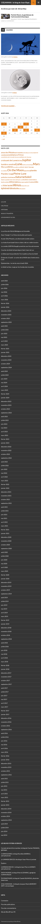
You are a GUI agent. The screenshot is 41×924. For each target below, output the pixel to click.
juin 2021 (4, 514)
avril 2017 (4, 703)
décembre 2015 (6, 763)
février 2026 (5, 303)
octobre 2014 (5, 816)
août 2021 (4, 507)
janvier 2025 (5, 352)
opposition (27, 170)
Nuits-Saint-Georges (27, 167)
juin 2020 (4, 560)
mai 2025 (4, 337)
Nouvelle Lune (17, 167)
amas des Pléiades (8, 152)
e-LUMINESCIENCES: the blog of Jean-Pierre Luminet (18, 859)
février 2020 (5, 575)
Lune (19, 164)
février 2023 (5, 439)
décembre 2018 (6, 628)
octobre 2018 (5, 635)
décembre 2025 (6, 311)
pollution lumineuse (8, 177)
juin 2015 (4, 786)
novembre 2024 (6, 360)
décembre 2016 (6, 718)
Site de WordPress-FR (8, 912)
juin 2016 (4, 741)
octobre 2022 (5, 454)
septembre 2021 (6, 503)
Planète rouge (7, 174)
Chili (37, 152)
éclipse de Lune (25, 185)
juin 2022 (4, 469)
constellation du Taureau (24, 157)
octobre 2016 (5, 726)
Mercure (4, 167)
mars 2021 (4, 526)
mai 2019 (4, 609)
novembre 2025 (6, 315)
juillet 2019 (5, 601)
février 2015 (5, 801)
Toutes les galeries (8, 106)
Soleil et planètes (7, 213)
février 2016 (5, 756)
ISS (21, 160)
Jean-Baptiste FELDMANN (29, 19)
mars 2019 (4, 616)
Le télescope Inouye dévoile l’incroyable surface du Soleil (19, 254)
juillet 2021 (5, 511)
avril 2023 (4, 431)
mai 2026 (4, 292)
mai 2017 (4, 699)
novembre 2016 (6, 722)
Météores (4, 209)
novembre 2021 (6, 496)
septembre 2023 (6, 413)
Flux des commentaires (8, 908)
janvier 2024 (5, 398)
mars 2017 (4, 707)
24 (4, 133)
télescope (13, 182)
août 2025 (4, 326)
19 (15, 130)
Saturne (20, 177)
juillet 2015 (5, 782)
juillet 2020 (5, 556)
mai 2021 (4, 518)
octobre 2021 (5, 499)
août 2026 (4, 281)
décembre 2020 (6, 537)
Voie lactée (8, 185)
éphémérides (7, 188)
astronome (18, 152)
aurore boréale (31, 152)
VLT (2, 185)
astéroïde (24, 152)
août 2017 (4, 688)
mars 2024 (4, 390)
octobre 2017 (5, 680)
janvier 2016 (5, 760)
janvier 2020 (5, 579)
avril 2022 (4, 477)
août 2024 (4, 371)
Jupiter (26, 160)
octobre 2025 (5, 318)
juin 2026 (4, 288)
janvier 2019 (5, 624)
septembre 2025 (6, 322)
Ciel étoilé (4, 205)
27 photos (14, 57)
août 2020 (4, 552)
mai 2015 (4, 790)
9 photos (14, 92)
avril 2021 (4, 522)
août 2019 (4, 597)
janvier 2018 (5, 669)
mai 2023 (4, 428)
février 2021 (5, 530)
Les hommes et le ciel (8, 217)
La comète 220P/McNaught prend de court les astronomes (20, 246)
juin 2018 (4, 650)
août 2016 (4, 733)
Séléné (35, 180)
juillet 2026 (5, 284)
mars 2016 (4, 752)
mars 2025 (4, 345)
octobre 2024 (5, 364)
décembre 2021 (6, 492)
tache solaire (5, 182)
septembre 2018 (6, 639)
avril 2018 (4, 658)
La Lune (3, 202)
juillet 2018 (5, 646)
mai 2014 (4, 835)
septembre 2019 (6, 594)
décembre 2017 (6, 673)
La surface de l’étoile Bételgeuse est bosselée (15, 231)
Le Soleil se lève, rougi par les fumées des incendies (17, 267)
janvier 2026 (5, 307)
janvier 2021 (5, 533)
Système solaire (28, 180)
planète (33, 170)
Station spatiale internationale (9, 180)
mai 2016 (4, 744)
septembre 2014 (6, 820)
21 (26, 130)
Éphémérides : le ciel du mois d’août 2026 (14, 263)
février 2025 (5, 348)
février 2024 (5, 394)
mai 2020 (4, 563)
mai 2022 (4, 473)
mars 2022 (4, 480)
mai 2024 (4, 382)
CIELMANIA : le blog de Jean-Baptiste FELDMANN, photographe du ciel (16, 2)
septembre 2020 (6, 548)
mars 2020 (4, 571)
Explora (3, 863)
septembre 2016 (6, 729)
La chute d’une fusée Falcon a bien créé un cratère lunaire (19, 242)
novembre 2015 (6, 767)
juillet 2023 (5, 420)
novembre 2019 (6, 586)
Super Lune (20, 179)
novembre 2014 (6, 812)
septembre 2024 (6, 367)
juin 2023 (4, 424)
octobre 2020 (5, 545)
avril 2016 (4, 748)
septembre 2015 (6, 775)
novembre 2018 (6, 631)
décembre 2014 (6, 809)
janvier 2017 (5, 714)
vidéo (36, 182)
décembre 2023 (6, 401)
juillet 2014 (5, 827)
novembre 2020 (6, 541)
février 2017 (5, 711)
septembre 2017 (6, 684)
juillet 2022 (5, 465)
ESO (18, 160)
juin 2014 (4, 831)
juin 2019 (4, 605)
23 (37, 130)
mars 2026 (4, 299)
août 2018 (4, 643)
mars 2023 (4, 435)
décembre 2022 (6, 447)
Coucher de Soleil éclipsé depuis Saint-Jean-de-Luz (17, 250)
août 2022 (4, 462)
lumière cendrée (8, 164)
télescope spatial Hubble (26, 182)
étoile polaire (22, 188)
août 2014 (4, 824)
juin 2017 (4, 695)
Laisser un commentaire (7, 21)
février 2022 (5, 484)
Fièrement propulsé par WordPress (10, 921)
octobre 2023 (5, 409)
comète (3, 155)
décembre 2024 (6, 356)
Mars (36, 164)
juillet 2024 (5, 375)
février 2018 (5, 665)
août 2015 (4, 778)
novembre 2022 (6, 450)
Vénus (17, 185)
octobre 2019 (5, 590)
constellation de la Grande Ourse (9, 157)
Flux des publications (8, 904)
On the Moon (15, 170)
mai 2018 (4, 654)
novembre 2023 (6, 405)
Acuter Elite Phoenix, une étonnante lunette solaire (17, 239)
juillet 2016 (5, 737)
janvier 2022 (5, 488)
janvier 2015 (5, 805)
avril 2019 (4, 612)
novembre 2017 (6, 677)
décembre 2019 (6, 582)
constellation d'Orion (15, 155)
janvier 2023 (5, 443)
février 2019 (5, 620)
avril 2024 (4, 386)
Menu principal (38, 2)
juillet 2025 (5, 330)
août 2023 (4, 416)
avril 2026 (4, 296)
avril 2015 (4, 794)
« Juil (3, 139)
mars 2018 (4, 662)
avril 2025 (4, 341)
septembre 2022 (6, 458)
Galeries (9, 30)
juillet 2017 (5, 692)
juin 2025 (4, 333)
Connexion (4, 900)
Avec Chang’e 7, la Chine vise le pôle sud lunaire (16, 235)
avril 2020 (4, 567)
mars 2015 (4, 797)
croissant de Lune (9, 160)
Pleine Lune (20, 173)
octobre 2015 (5, 771)
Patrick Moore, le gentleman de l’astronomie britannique (22, 16)
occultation (4, 170)
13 (20, 127)
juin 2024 (4, 379)
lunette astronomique (27, 164)
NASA (10, 167)
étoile (16, 188)
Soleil (28, 177)
